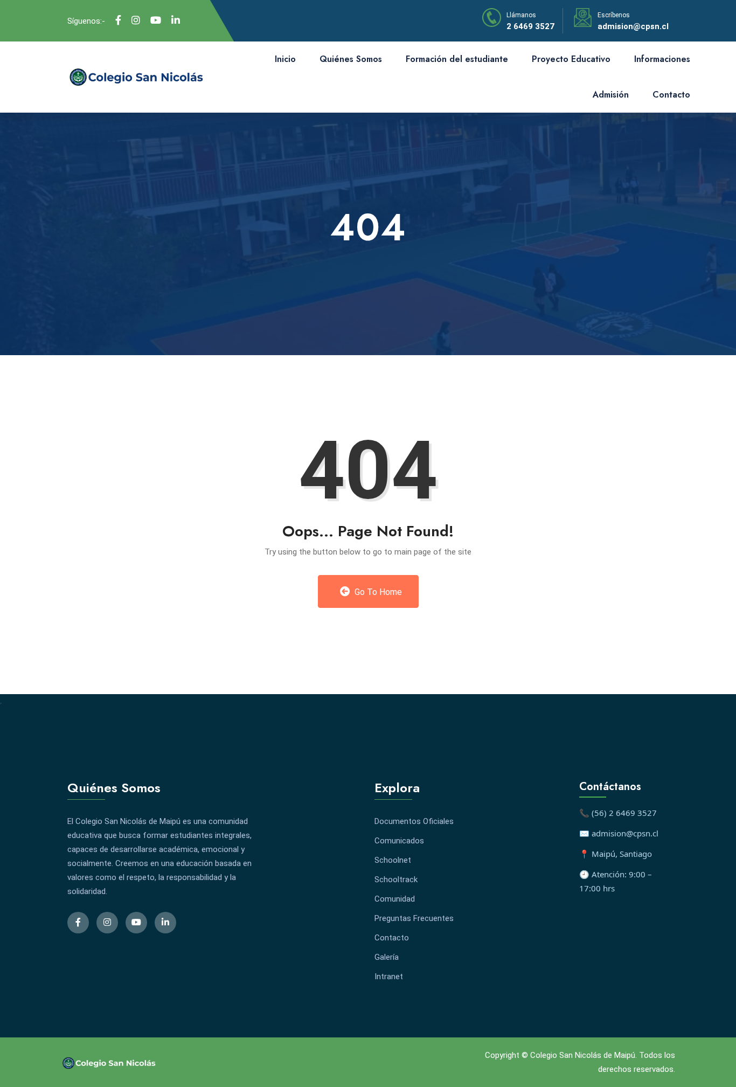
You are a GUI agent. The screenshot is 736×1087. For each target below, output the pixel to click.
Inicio (285, 59)
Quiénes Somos (351, 59)
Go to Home (377, 592)
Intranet (388, 976)
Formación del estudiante (457, 59)
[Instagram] (135, 20)
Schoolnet (392, 860)
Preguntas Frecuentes (414, 918)
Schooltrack (396, 879)
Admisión (611, 94)
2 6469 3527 (530, 26)
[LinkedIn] (175, 20)
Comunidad (394, 899)
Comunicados (399, 841)
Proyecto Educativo (571, 59)
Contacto (671, 94)
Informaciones (662, 59)
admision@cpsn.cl (633, 26)
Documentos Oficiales (414, 821)
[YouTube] (155, 20)
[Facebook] (118, 20)
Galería (386, 957)
